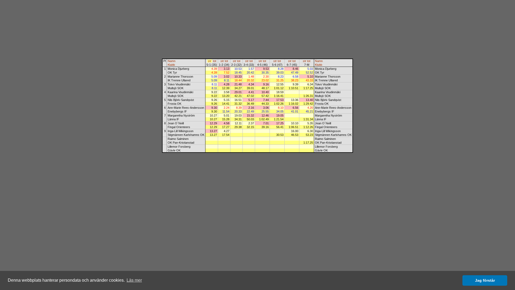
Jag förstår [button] (485, 280)
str (209, 61)
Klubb (171, 64)
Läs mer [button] (134, 280)
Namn (171, 61)
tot (214, 61)
